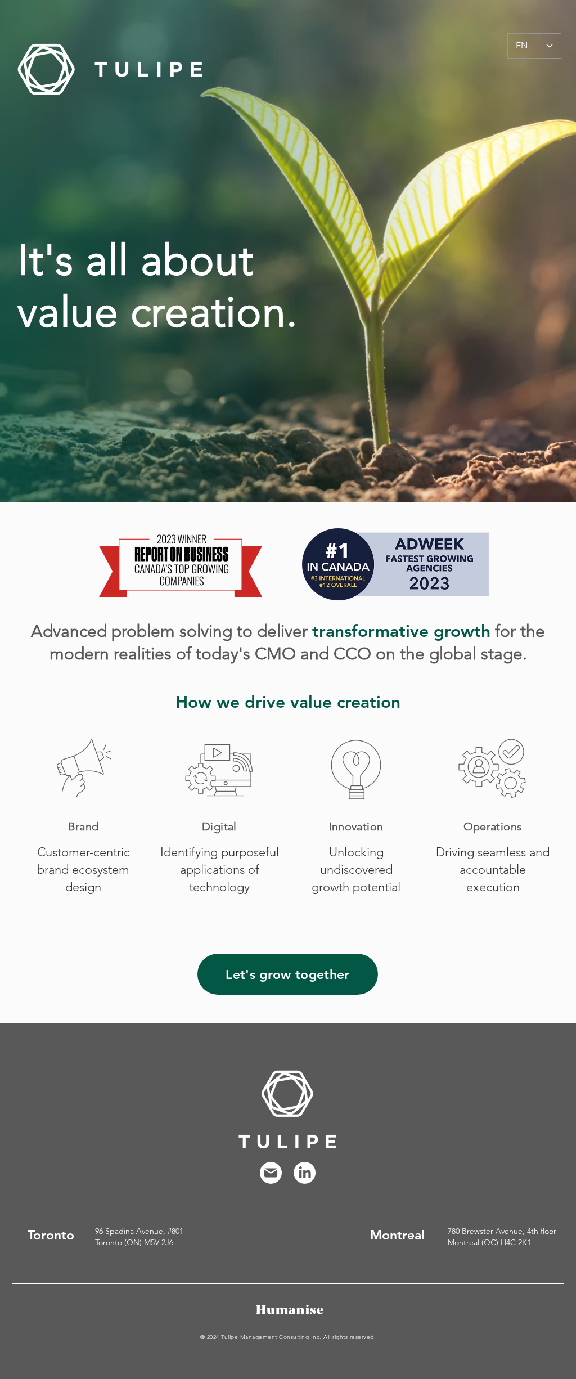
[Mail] (271, 1173)
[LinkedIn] (305, 1173)
